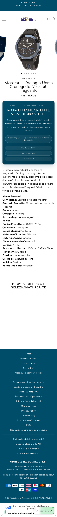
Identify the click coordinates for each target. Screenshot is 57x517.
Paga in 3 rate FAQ (28, 391)
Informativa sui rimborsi (28, 401)
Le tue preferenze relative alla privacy (31, 507)
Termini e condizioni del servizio (28, 382)
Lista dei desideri (28, 358)
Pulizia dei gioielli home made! (28, 439)
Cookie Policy (28, 415)
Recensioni (28, 368)
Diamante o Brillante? (28, 453)
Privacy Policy (28, 410)
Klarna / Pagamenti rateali (28, 372)
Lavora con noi (28, 363)
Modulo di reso (28, 406)
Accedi (28, 353)
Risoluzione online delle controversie (28, 429)
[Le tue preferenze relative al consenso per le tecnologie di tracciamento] (5, 512)
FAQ (28, 425)
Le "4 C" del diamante (29, 448)
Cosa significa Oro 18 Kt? (28, 443)
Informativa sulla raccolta (19, 513)
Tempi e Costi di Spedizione (28, 396)
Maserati (28, 78)
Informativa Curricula (28, 420)
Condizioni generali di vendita (28, 386)
